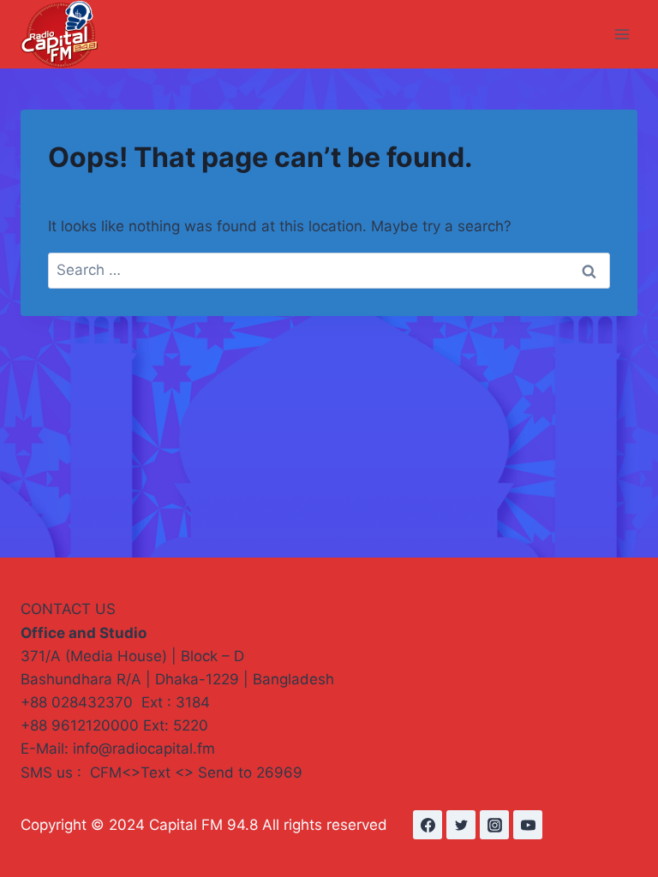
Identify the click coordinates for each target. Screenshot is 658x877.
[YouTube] (527, 824)
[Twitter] (461, 824)
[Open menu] (621, 34)
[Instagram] (494, 824)
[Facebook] (427, 824)
